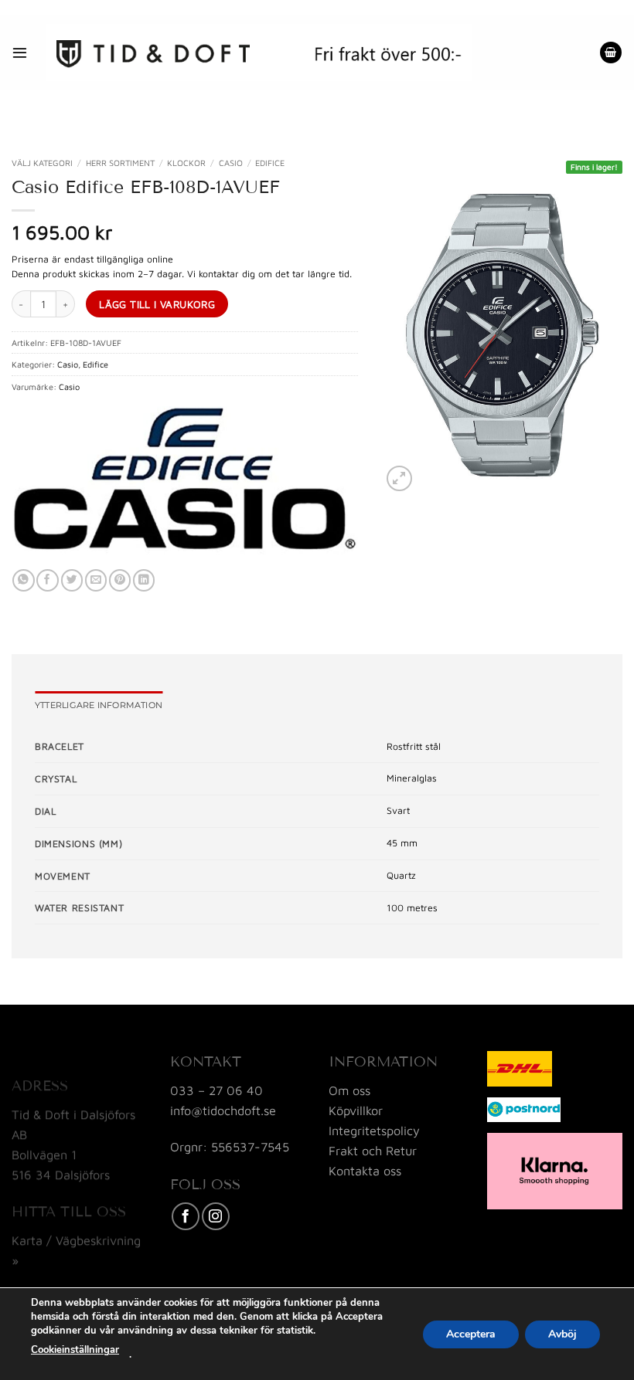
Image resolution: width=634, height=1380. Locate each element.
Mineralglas (412, 778)
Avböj (562, 1333)
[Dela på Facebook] (47, 580)
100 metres (412, 908)
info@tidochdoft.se (223, 1110)
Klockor (186, 163)
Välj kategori (42, 163)
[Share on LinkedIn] (144, 580)
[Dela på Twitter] (72, 580)
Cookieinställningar (75, 1350)
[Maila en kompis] (96, 580)
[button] (20, 52)
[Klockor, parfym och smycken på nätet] (259, 52)
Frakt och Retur (373, 1150)
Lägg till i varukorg (157, 304)
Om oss (349, 1090)
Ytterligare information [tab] (98, 705)
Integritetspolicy (374, 1130)
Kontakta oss (365, 1170)
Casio (231, 163)
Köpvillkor (356, 1110)
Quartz (401, 875)
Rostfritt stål (414, 746)
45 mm (402, 843)
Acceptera (471, 1333)
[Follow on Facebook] (185, 1216)
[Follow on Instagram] (216, 1216)
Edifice (270, 163)
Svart (398, 810)
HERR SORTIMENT (120, 163)
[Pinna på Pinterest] (120, 580)
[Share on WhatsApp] (23, 580)
